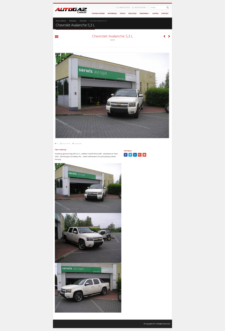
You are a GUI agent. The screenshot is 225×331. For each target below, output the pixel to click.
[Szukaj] (167, 7)
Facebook (126, 155)
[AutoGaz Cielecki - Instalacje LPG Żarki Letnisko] (71, 10)
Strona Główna (98, 13)
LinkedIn (135, 155)
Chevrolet (78, 144)
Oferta (122, 13)
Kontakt (165, 13)
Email (144, 155)
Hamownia (144, 13)
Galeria (155, 13)
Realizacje (132, 13)
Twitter (130, 155)
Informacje (112, 13)
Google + (140, 155)
